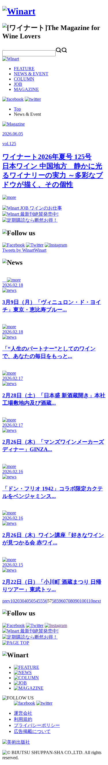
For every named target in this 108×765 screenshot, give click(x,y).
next (97, 600)
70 (68, 600)
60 (63, 600)
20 (17, 600)
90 (77, 600)
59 (58, 600)
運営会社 (23, 713)
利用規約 (23, 719)
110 (89, 600)
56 (45, 600)
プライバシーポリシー (37, 725)
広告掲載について (32, 731)
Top (17, 109)
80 (72, 600)
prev (6, 600)
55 (40, 600)
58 (54, 600)
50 (31, 600)
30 (22, 600)
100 (82, 600)
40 (26, 600)
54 (35, 600)
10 (12, 600)
